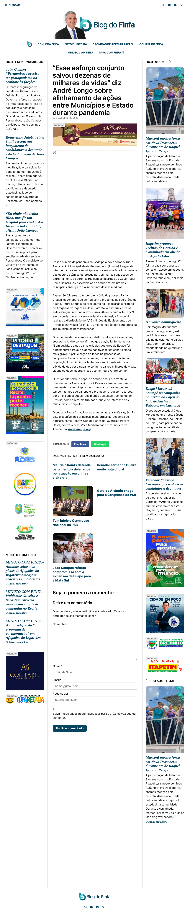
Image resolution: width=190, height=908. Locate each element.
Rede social (60, 693)
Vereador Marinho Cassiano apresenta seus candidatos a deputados (164, 484)
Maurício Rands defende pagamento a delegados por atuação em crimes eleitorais (72, 471)
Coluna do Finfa (151, 44)
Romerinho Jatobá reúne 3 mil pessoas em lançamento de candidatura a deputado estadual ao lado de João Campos (25, 147)
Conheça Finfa (48, 44)
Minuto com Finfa (80, 52)
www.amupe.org (79, 429)
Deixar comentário (18, 583)
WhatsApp (100, 444)
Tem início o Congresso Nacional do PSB (71, 523)
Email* (57, 680)
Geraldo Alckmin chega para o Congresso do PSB (116, 493)
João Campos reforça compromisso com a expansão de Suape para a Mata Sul (72, 574)
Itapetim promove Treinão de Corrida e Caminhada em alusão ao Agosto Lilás (163, 249)
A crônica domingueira (163, 322)
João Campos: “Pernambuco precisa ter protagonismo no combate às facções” (22, 75)
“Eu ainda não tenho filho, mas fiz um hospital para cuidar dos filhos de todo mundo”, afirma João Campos (24, 222)
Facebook (80, 444)
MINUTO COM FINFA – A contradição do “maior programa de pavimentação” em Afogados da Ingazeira (25, 629)
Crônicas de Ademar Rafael (113, 44)
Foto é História (76, 44)
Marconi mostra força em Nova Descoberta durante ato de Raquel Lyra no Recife (163, 144)
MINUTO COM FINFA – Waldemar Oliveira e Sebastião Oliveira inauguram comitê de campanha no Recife (25, 599)
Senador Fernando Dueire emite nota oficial (116, 467)
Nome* (57, 666)
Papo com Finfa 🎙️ (112, 52)
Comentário (60, 624)
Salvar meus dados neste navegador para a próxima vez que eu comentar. (94, 716)
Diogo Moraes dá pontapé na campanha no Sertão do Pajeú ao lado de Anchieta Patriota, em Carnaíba (163, 396)
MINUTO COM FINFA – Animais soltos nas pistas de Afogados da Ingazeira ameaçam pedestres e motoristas (25, 570)
